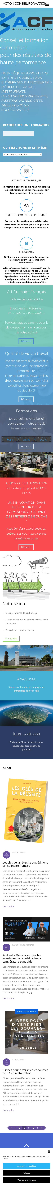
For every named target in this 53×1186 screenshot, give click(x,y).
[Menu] (47, 4)
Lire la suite (8, 906)
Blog (22, 852)
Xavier (15, 852)
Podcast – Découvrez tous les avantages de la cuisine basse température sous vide (22, 958)
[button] (49, 1151)
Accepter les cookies (26, 1166)
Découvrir (26, 341)
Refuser (26, 1173)
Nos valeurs (11, 638)
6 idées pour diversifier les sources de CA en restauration (25, 1071)
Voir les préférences (26, 1180)
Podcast (30, 945)
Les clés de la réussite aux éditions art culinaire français (25, 864)
